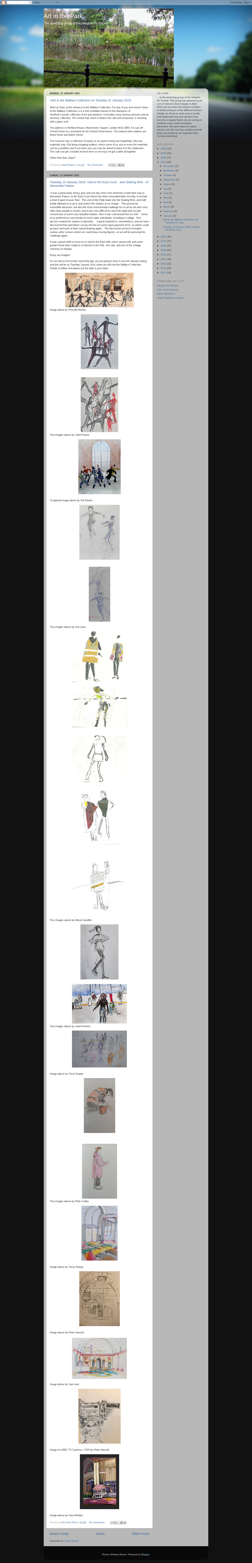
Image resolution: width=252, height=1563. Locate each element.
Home (100, 1534)
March (167, 206)
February (168, 211)
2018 (164, 254)
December (169, 166)
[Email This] (110, 165)
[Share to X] (116, 165)
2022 (164, 236)
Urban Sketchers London (170, 298)
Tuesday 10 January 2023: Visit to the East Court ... (181, 228)
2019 (164, 250)
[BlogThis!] (113, 165)
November (169, 170)
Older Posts (140, 1534)
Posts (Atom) (72, 1541)
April (166, 202)
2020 (164, 245)
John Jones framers (167, 289)
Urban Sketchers (166, 293)
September (169, 179)
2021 (164, 241)
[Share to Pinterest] (123, 165)
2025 (164, 153)
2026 (164, 148)
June (166, 193)
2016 (164, 263)
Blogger (145, 1554)
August (167, 184)
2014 (164, 272)
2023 (164, 162)
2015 (164, 268)
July (165, 188)
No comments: (95, 165)
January (168, 216)
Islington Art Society (167, 285)
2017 (164, 259)
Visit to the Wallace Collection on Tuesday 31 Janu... (180, 221)
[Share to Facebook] (120, 165)
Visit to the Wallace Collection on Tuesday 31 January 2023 (90, 100)
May (166, 197)
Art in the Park (63, 15)
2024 (164, 157)
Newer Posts (59, 1534)
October (168, 175)
